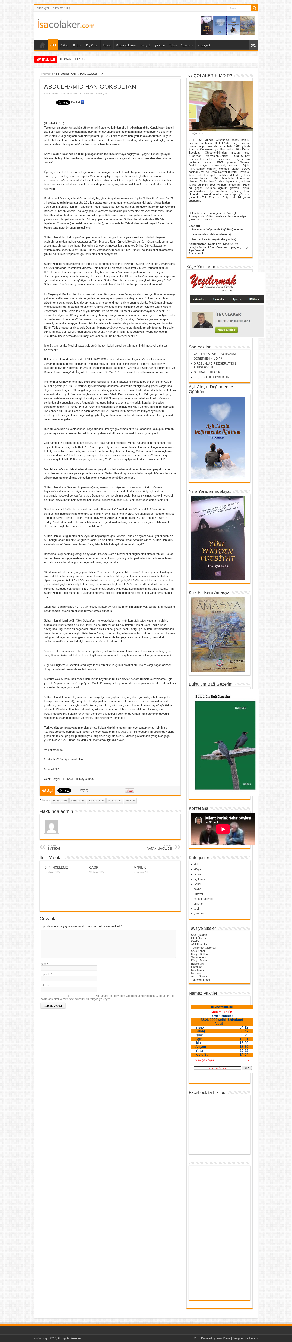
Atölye (64, 45)
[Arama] (254, 8)
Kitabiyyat (43, 8)
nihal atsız (114, 801)
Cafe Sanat (198, 950)
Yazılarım (187, 45)
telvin (197, 908)
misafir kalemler (203, 898)
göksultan (77, 801)
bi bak (197, 874)
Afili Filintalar (199, 944)
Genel (197, 884)
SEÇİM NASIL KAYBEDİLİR (76, 59)
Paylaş (84, 790)
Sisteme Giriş (61, 8)
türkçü (130, 801)
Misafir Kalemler (126, 45)
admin (54, 93)
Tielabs (253, 1338)
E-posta (45, 974)
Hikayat (145, 45)
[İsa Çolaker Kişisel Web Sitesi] (66, 25)
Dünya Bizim (199, 960)
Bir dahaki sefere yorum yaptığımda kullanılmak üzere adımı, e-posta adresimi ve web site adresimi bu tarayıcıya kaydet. (107, 997)
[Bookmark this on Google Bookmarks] (82, 102)
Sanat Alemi (198, 957)
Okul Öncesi (198, 938)
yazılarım (199, 913)
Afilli (53, 44)
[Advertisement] (208, 1233)
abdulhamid (60, 801)
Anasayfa (45, 73)
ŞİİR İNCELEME (56, 867)
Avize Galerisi (199, 976)
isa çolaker (96, 801)
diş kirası (199, 879)
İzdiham (196, 973)
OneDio (195, 941)
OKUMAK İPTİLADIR (207, 372)
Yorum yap (101, 93)
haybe (197, 889)
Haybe (107, 45)
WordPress (223, 1338)
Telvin (173, 45)
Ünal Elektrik (199, 934)
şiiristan (198, 903)
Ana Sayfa (42, 45)
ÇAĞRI (94, 867)
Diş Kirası (92, 45)
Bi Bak (77, 45)
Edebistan (197, 963)
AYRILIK (140, 867)
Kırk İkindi (197, 970)
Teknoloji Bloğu (200, 979)
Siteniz (45, 985)
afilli (56, 73)
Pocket (75, 102)
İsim (43, 963)
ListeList (196, 967)
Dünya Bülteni (199, 954)
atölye (197, 869)
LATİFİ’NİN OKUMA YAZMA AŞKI (215, 353)
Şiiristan (160, 45)
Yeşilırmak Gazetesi (203, 947)
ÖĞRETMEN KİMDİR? (208, 358)
